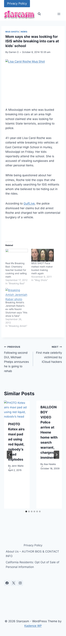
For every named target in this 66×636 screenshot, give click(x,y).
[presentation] (17, 409)
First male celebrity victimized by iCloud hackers (49, 354)
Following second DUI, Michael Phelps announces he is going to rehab (16, 359)
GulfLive (29, 203)
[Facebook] (7, 583)
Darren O (14, 52)
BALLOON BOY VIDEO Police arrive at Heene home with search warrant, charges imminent (49, 432)
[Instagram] (20, 583)
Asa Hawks (50, 464)
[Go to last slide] (9, 455)
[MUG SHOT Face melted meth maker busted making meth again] (42, 255)
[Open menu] (59, 14)
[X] (13, 583)
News (24, 31)
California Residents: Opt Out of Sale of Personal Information (32, 564)
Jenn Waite (18, 465)
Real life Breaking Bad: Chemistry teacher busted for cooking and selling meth (16, 270)
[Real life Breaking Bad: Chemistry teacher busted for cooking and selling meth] (16, 255)
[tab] (26, 511)
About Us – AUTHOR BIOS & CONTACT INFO (32, 554)
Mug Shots (12, 31)
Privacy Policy (17, 3)
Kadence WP (33, 625)
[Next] (56, 455)
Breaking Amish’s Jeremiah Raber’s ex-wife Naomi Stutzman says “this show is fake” (16, 309)
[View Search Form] (39, 14)
